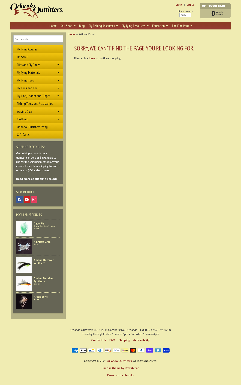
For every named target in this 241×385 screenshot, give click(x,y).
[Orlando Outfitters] (36, 11)
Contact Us (98, 340)
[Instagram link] (34, 199)
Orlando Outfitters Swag (32, 127)
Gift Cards (23, 134)
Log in (179, 5)
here (92, 58)
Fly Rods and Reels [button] (28, 88)
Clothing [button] (22, 119)
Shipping (124, 340)
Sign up (190, 5)
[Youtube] (27, 199)
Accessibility (141, 340)
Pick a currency (185, 11)
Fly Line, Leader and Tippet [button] (33, 96)
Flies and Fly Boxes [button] (28, 64)
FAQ (112, 340)
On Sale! (22, 57)
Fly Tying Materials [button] (28, 72)
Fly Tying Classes (27, 49)
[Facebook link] (19, 199)
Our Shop (66, 25)
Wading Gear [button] (25, 111)
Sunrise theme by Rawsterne (120, 367)
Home (53, 25)
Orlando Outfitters (119, 360)
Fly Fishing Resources (102, 25)
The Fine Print (180, 25)
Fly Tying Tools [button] (26, 80)
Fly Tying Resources (133, 25)
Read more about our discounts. (37, 178)
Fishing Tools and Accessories (35, 103)
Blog (82, 25)
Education (158, 25)
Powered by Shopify (120, 375)
